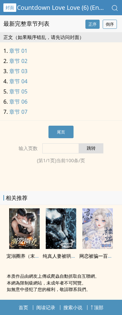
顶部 (98, 307)
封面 (9, 7)
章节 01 (18, 51)
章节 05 (18, 91)
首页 (23, 307)
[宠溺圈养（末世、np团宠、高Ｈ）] (24, 247)
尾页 (61, 132)
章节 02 (18, 61)
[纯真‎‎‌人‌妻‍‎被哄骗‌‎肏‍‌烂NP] (61, 247)
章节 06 (18, 101)
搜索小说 (72, 307)
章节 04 (18, 81)
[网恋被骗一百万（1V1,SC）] (97, 247)
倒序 (110, 24)
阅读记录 (45, 307)
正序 (92, 24)
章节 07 (18, 111)
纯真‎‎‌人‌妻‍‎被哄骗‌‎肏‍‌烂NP (67, 256)
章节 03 (18, 71)
